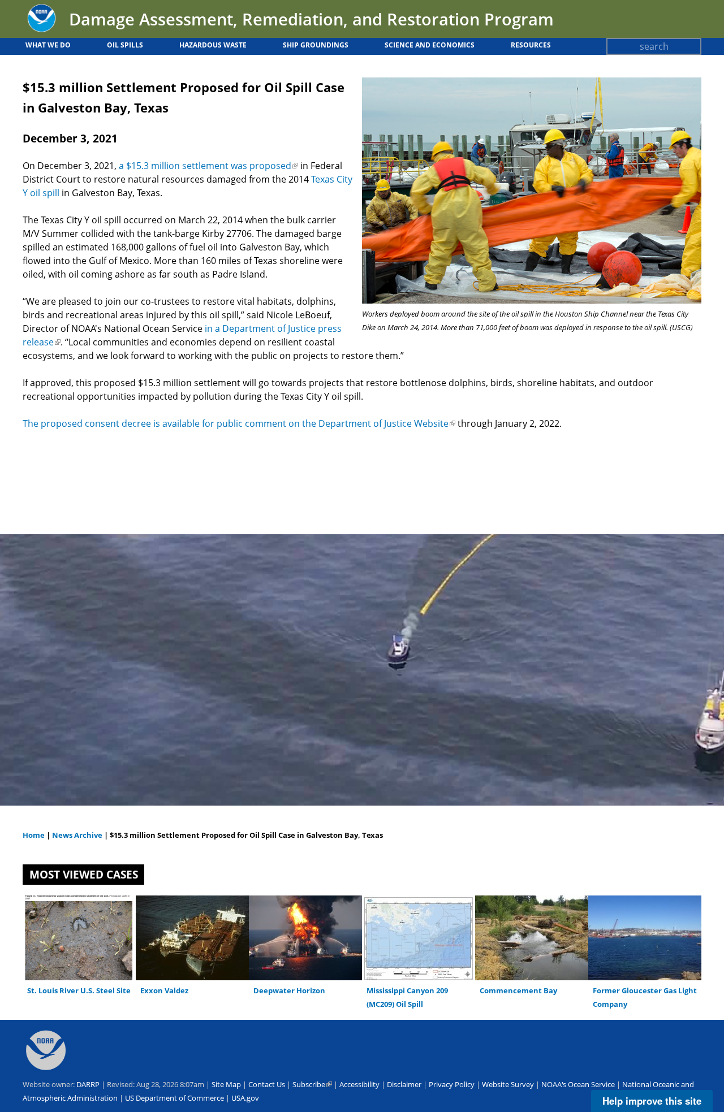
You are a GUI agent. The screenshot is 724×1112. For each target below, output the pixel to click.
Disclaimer (404, 1084)
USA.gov (245, 1098)
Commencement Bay (518, 990)
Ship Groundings (315, 45)
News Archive (76, 835)
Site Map (226, 1084)
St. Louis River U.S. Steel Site (79, 990)
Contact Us (266, 1084)
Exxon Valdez (164, 990)
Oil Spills (125, 45)
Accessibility (359, 1084)
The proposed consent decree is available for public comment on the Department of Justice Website (239, 423)
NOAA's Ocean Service (578, 1084)
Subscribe (312, 1084)
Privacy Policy (452, 1084)
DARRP (88, 1084)
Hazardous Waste (213, 45)
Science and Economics (430, 45)
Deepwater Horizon (289, 990)
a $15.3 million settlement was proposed (208, 165)
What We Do (48, 45)
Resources (531, 45)
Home (34, 835)
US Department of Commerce (174, 1098)
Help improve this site (651, 1100)
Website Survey (508, 1084)
